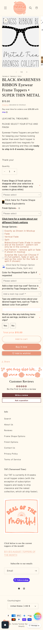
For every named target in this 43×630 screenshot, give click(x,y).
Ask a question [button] (21, 400)
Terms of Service (12, 459)
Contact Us (9, 448)
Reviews (8, 430)
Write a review (21, 395)
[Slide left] (16, 72)
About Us (8, 424)
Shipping (5, 105)
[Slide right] (27, 72)
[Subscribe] (36, 571)
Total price (9, 332)
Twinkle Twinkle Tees (20, 624)
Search (7, 418)
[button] (5, 8)
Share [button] (7, 361)
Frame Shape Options (14, 436)
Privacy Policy (11, 454)
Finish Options (11, 442)
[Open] (5, 624)
